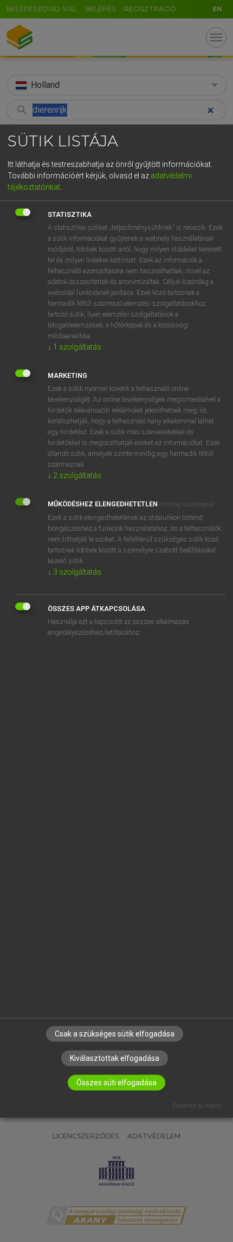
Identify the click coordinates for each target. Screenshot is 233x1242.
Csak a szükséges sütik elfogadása (114, 1033)
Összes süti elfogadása (116, 1082)
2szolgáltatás (74, 475)
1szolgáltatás (74, 347)
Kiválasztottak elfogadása (114, 1057)
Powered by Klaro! (197, 1105)
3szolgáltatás (74, 572)
